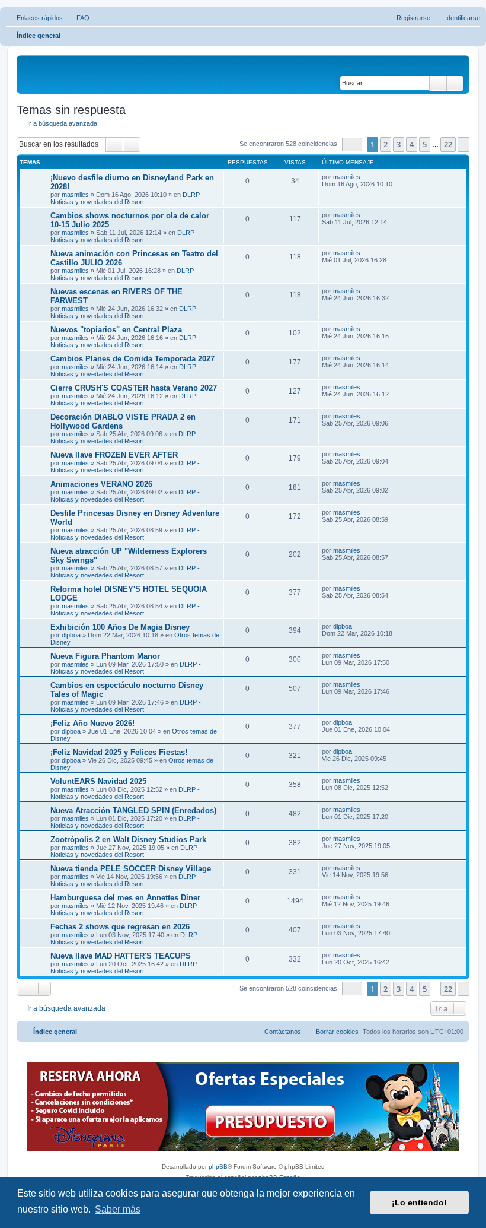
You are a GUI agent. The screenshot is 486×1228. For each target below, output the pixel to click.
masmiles (75, 194)
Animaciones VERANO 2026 (101, 484)
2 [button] (385, 144)
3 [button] (399, 144)
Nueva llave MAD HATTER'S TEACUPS (120, 955)
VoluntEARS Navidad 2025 (98, 781)
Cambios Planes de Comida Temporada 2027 (132, 358)
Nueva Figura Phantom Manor (105, 656)
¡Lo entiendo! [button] (419, 1202)
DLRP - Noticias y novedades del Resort (127, 198)
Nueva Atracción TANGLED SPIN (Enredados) (133, 810)
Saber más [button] (117, 1209)
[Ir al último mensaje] (366, 176)
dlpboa (71, 635)
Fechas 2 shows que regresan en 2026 (120, 926)
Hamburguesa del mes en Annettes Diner (125, 897)
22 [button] (448, 144)
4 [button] (412, 144)
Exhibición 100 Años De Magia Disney (120, 627)
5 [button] (425, 144)
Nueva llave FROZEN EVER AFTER (114, 454)
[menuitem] (77, 18)
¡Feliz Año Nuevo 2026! (92, 723)
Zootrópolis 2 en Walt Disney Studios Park (128, 839)
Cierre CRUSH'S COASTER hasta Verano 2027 (133, 387)
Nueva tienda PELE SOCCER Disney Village (130, 868)
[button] (352, 144)
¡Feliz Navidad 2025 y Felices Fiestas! (118, 752)
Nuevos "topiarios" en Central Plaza (116, 329)
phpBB (218, 1166)
